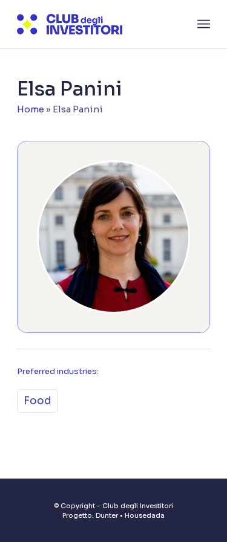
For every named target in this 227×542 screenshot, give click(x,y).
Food (37, 401)
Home (30, 109)
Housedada (145, 515)
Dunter (107, 515)
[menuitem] (203, 24)
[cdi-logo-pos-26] (94, 24)
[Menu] (203, 24)
